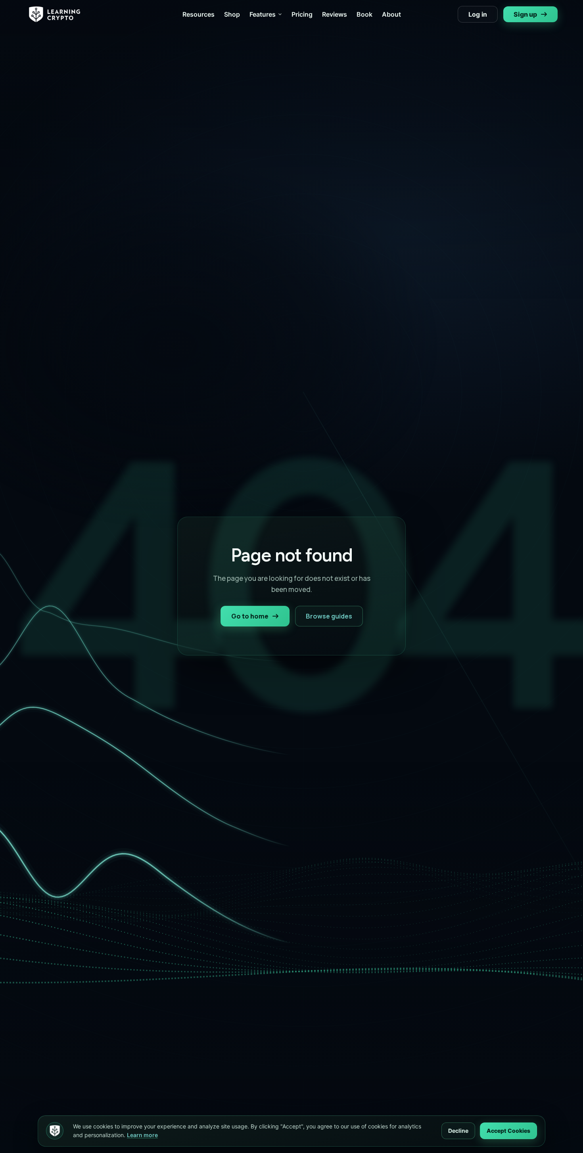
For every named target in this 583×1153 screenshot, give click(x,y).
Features (262, 14)
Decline (458, 1130)
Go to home (249, 616)
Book (364, 14)
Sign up (525, 14)
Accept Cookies (508, 1130)
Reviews (334, 14)
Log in (477, 14)
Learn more (142, 1135)
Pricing (302, 14)
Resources (198, 14)
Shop (232, 14)
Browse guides (329, 616)
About (391, 14)
